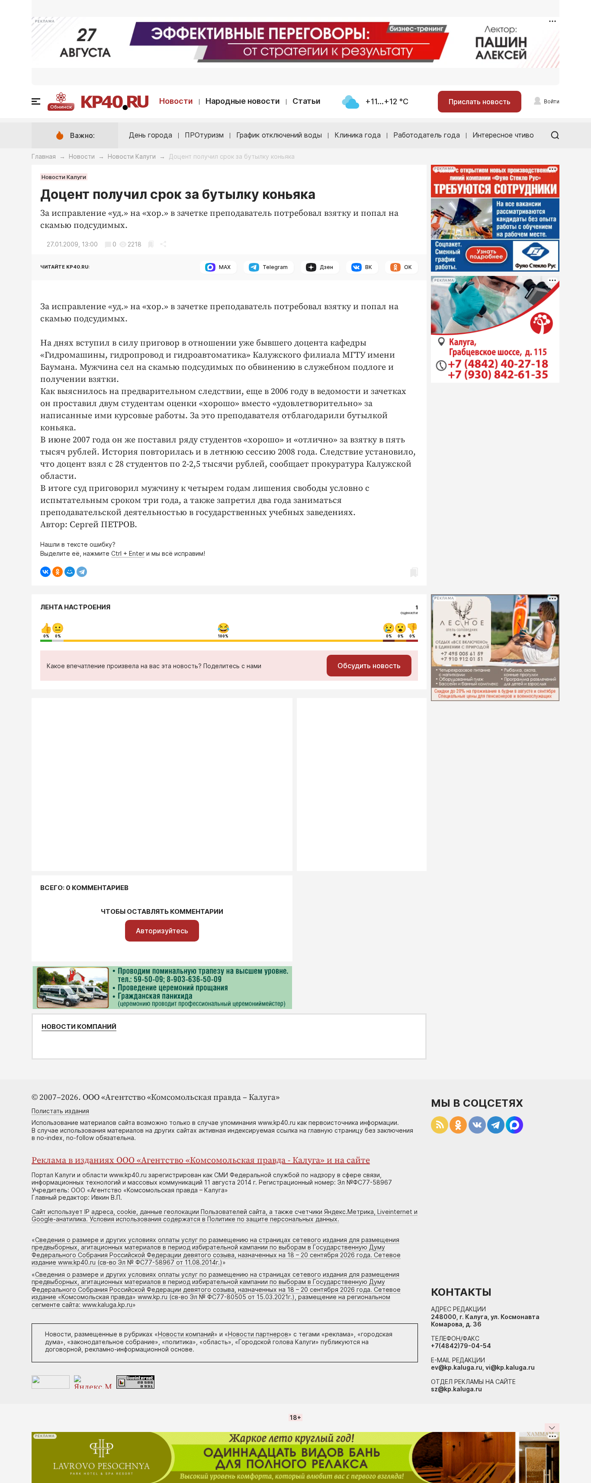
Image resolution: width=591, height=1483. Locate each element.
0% (46, 636)
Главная (44, 156)
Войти (551, 101)
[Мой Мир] (69, 572)
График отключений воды (279, 135)
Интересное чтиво (503, 135)
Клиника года (357, 135)
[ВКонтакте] (45, 572)
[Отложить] (151, 244)
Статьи (306, 101)
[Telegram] (82, 572)
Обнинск (61, 107)
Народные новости (243, 101)
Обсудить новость (369, 665)
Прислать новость (480, 101)
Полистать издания (60, 1111)
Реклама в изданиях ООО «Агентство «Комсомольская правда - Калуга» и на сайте (201, 1160)
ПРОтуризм (204, 135)
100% (223, 636)
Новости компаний (79, 1027)
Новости (176, 101)
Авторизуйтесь (162, 930)
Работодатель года (426, 135)
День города (150, 135)
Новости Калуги (132, 156)
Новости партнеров (258, 1334)
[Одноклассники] (57, 572)
